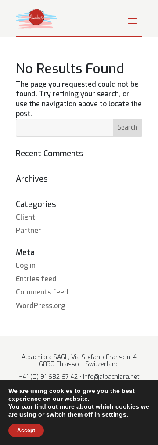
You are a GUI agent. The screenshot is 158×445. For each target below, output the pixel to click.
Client (25, 217)
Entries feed (36, 279)
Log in (26, 265)
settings (114, 414)
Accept (26, 430)
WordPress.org (40, 305)
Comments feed (42, 292)
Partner (28, 230)
